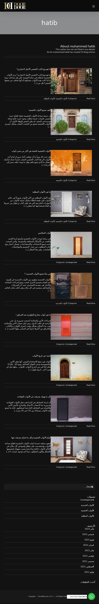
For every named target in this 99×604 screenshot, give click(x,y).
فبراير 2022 (88, 545)
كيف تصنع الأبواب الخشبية (40, 110)
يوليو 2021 (89, 572)
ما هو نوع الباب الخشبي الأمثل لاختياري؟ (34, 69)
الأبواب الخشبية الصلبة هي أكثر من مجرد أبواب (31, 151)
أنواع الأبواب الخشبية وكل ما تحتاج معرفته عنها (31, 437)
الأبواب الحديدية (61, 303)
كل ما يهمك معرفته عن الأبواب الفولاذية (34, 396)
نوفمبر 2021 (88, 555)
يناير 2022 (89, 550)
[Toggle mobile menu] (93, 6)
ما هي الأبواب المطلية (41, 192)
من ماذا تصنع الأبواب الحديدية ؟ (37, 273)
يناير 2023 (89, 528)
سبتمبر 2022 (88, 534)
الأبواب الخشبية (61, 98)
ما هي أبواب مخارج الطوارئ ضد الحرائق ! (33, 314)
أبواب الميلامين (44, 232)
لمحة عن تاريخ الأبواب (41, 355)
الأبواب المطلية (49, 98)
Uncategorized (71, 262)
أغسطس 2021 (87, 566)
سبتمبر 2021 (88, 561)
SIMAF (51, 596)
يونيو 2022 (89, 539)
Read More (90, 98)
